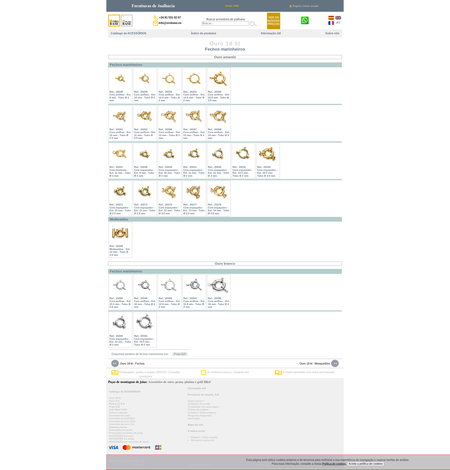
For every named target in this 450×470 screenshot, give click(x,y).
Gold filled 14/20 (118, 409)
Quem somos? (196, 401)
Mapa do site (195, 424)
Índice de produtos (203, 33)
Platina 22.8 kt (117, 403)
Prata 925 (180, 354)
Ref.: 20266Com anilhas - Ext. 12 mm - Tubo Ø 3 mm (170, 134)
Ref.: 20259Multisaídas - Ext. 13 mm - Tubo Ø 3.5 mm (120, 250)
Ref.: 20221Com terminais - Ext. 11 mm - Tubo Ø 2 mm (120, 171)
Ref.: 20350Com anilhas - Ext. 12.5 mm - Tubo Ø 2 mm (170, 302)
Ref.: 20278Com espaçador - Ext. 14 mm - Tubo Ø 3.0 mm (218, 209)
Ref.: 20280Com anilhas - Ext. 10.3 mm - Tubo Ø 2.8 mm (120, 302)
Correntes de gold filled (122, 418)
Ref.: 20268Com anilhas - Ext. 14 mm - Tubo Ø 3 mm (219, 134)
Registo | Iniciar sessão (305, 6)
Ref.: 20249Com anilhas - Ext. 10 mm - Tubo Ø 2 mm (145, 96)
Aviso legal (194, 418)
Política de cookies (198, 409)
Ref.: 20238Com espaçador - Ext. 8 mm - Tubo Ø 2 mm (144, 171)
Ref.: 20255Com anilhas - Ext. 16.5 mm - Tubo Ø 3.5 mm (219, 96)
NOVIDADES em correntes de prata (129, 441)
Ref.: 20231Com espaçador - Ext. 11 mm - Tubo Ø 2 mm (194, 171)
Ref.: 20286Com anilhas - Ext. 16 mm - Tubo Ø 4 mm (219, 302)
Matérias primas (118, 427)
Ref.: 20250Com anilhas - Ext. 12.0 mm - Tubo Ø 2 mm (170, 96)
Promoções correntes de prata (126, 433)
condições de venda (199, 403)
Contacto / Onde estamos (202, 412)
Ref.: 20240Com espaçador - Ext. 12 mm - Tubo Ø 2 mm (218, 171)
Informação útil (271, 33)
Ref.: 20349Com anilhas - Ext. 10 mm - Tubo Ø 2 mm (145, 302)
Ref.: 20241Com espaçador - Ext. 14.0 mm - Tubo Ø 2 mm (243, 171)
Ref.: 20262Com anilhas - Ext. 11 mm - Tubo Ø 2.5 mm (145, 134)
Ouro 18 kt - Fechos (128, 363)
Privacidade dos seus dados (203, 406)
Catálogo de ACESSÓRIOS (128, 33)
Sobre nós (332, 33)
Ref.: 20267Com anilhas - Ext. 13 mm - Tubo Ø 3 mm (194, 134)
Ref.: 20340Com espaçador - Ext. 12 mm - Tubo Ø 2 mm (120, 340)
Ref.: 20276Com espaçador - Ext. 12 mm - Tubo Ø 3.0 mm (169, 209)
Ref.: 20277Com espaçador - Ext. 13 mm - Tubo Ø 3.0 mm (194, 209)
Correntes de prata (119, 415)
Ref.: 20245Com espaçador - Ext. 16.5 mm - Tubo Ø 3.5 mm (267, 171)
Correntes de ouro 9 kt (121, 424)
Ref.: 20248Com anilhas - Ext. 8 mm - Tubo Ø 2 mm (120, 96)
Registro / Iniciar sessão (204, 437)
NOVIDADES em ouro (121, 435)
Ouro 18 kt (115, 398)
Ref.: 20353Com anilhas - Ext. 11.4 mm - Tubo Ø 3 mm (194, 302)
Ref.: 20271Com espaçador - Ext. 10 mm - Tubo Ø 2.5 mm (120, 209)
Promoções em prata (120, 430)
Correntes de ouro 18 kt (122, 421)
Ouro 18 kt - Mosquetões (318, 363)
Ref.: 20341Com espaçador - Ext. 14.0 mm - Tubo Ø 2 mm (144, 340)
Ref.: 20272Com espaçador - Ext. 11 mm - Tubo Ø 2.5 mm (144, 209)
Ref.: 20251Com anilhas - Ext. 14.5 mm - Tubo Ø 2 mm (194, 96)
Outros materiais (118, 412)
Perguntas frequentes (200, 415)
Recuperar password (202, 440)
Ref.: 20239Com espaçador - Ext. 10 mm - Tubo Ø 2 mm (169, 171)
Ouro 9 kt (114, 401)
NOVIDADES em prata (121, 438)
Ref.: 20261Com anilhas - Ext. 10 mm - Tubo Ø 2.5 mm (120, 134)
